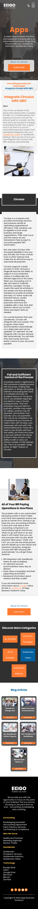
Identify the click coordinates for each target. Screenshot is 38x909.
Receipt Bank (9, 867)
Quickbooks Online (27, 655)
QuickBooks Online (11, 134)
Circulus (23, 585)
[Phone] (26, 889)
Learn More (19, 611)
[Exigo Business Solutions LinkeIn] (19, 889)
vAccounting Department (15, 824)
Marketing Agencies (12, 840)
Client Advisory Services (14, 827)
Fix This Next (10, 639)
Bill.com (6, 877)
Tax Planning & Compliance (16, 829)
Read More (10, 717)
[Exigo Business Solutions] (12, 889)
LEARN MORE (19, 67)
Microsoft (7, 874)
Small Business (10, 655)
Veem (6, 870)
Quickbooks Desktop (19, 670)
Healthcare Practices (13, 838)
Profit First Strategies (28, 639)
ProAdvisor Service (12, 854)
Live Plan (7, 879)
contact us (16, 588)
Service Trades (10, 843)
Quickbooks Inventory (13, 856)
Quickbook (8, 851)
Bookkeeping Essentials (14, 822)
